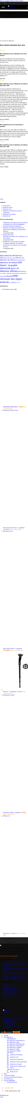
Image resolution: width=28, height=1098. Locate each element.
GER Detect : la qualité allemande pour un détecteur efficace (11, 267)
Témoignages (7, 1020)
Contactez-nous (7, 1027)
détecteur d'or (19, 258)
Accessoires (6, 205)
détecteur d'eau (11, 258)
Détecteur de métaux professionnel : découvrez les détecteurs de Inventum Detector (14, 229)
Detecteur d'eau (8, 207)
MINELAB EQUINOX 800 (10, 407)
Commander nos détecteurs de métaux (14, 1019)
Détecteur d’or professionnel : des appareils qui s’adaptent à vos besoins (14, 977)
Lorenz (1, 273)
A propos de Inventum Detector (12, 1026)
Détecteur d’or (7, 987)
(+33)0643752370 (10, 3)
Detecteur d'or (7, 209)
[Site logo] (14, 8)
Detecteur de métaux (9, 214)
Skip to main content (17, 1)
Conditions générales (9, 1024)
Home (2, 17)
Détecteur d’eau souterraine (11, 990)
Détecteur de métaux (9, 985)
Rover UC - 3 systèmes (9, 691)
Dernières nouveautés (9, 1022)
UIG (10, 282)
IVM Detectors (22, 271)
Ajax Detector (6, 255)
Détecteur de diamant (9, 988)
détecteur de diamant (19, 260)
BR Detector (17, 255)
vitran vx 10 (18, 282)
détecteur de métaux (9, 262)
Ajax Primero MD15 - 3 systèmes (12, 648)
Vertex (13, 282)
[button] (15, 938)
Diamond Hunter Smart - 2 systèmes (13, 528)
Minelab (9, 276)
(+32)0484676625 (18, 3)
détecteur (3, 258)
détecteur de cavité (7, 260)
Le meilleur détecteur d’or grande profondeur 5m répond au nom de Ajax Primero (14, 245)
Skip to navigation (5, 1)
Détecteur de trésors (9, 995)
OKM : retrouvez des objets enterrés (11, 279)
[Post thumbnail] (15, 226)
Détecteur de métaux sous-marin (13, 994)
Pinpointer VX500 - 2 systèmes (12, 812)
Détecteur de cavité (9, 992)
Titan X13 (6, 933)
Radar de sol (6, 216)
